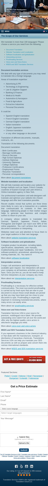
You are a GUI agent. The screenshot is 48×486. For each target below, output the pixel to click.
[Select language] (44, 31)
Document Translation (14, 50)
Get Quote (24, 359)
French (16, 456)
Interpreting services (13, 57)
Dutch (33, 456)
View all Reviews (24, 473)
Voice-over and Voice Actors (16, 62)
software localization (20, 258)
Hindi (29, 376)
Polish (7, 376)
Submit (23, 450)
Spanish (45, 454)
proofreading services (24, 306)
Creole (14, 376)
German (43, 456)
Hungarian (13, 378)
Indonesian (34, 378)
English (40, 454)
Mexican (4, 456)
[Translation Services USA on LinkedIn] (31, 467)
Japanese (28, 456)
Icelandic (24, 378)
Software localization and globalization (20, 54)
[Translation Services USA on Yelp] (21, 467)
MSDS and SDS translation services (27, 349)
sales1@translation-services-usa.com (37, 13)
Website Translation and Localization (19, 52)
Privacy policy (31, 458)
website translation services (24, 238)
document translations (21, 178)
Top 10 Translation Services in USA (10, 454)
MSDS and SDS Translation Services (19, 64)
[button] (24, 408)
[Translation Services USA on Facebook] (16, 467)
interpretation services (24, 278)
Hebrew (22, 376)
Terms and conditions (20, 458)
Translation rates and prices (29, 454)
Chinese (21, 456)
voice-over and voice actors (24, 326)
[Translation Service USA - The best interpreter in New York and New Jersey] (5, 3)
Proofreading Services (14, 59)
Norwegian (37, 376)
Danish (38, 456)
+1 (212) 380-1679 (32, 12)
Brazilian (10, 456)
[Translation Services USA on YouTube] (26, 467)
